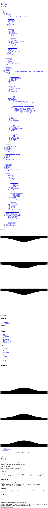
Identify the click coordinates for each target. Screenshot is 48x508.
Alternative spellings (14, 199)
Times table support (14, 190)
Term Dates (8, 155)
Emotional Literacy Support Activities (15, 209)
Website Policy (6, 450)
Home (4, 11)
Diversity (12, 31)
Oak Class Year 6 (11, 223)
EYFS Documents (14, 42)
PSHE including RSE (12, 115)
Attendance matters (9, 160)
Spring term (15, 185)
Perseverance (13, 38)
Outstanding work (14, 93)
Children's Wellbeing (10, 213)
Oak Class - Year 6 (11, 207)
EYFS (9, 73)
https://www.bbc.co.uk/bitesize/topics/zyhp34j (22, 103)
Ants (11, 177)
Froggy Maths (13, 83)
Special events (11, 50)
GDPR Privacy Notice (10, 148)
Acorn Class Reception (12, 216)
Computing (10, 131)
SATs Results (8, 147)
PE (8, 113)
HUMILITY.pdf (6, 339)
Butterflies (12, 178)
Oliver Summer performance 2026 (12, 212)
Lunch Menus (8, 165)
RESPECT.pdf (6, 340)
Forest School (8, 53)
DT (8, 116)
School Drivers (11, 29)
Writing (11, 89)
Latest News (8, 156)
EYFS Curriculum (14, 74)
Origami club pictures (14, 188)
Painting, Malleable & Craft (15, 78)
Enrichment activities (14, 138)
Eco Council (10, 23)
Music (9, 132)
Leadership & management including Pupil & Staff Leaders (17, 16)
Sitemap (4, 448)
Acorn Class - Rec (11, 174)
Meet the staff (8, 14)
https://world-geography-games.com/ (20, 101)
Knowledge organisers (14, 120)
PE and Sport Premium (10, 145)
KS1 (14, 96)
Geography (12, 100)
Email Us (6, 322)
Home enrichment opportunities (16, 128)
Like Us (5, 328)
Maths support (13, 192)
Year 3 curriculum (14, 183)
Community (12, 32)
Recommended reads (14, 92)
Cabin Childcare (9, 166)
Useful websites (13, 118)
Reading (12, 87)
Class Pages (8, 173)
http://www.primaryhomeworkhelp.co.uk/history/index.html (24, 108)
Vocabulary (12, 117)
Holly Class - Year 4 (12, 189)
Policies (7, 142)
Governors (8, 55)
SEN (6, 150)
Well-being (8, 167)
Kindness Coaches (11, 21)
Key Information (6, 70)
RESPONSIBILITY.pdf (8, 341)
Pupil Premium (8, 144)
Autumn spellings (16, 194)
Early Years (8, 28)
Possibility (12, 30)
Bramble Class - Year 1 (12, 175)
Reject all (2, 468)
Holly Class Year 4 (11, 221)
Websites (10, 52)
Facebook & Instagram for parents (12, 64)
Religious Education (12, 98)
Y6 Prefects (10, 17)
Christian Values (9, 58)
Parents (4, 158)
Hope (11, 36)
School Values (11, 34)
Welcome (7, 13)
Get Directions (7, 323)
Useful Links (13, 80)
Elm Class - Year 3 (11, 181)
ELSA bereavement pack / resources (13, 169)
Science (9, 90)
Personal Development (10, 24)
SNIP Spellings (13, 197)
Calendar (7, 157)
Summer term (15, 186)
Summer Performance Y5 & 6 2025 (13, 224)
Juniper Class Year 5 (12, 222)
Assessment (8, 149)
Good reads (12, 119)
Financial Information (10, 68)
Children (4, 171)
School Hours (8, 65)
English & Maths (13, 79)
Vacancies (7, 69)
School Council (11, 19)
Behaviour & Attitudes (10, 26)
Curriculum (8, 72)
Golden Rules (8, 67)
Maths (9, 82)
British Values (8, 151)
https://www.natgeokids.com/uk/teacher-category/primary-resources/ (26, 102)
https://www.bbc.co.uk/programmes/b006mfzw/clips (23, 106)
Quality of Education (10, 25)
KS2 (14, 97)
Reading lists (13, 202)
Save (11, 506)
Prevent (7, 168)
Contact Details (9, 15)
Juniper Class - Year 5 (12, 204)
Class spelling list (13, 198)
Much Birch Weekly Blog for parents (13, 154)
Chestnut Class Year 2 (12, 218)
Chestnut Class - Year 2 (12, 176)
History (11, 107)
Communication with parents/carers (15, 51)
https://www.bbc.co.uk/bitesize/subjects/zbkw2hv (22, 104)
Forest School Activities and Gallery (13, 214)
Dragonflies (12, 180)
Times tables (12, 206)
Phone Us (6, 320)
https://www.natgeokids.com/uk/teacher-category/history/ (24, 110)
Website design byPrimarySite (9, 453)
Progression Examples (14, 44)
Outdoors (10, 49)
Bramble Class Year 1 (12, 217)
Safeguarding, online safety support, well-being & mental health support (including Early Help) (24, 71)
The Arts (9, 46)
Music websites (13, 140)
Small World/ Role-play (15, 77)
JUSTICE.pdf (5, 342)
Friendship (12, 35)
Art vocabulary (13, 127)
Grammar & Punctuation (15, 88)
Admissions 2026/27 (10, 159)
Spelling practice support (15, 200)
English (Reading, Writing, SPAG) (15, 86)
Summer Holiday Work (10, 225)
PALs (9, 22)
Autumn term (15, 184)
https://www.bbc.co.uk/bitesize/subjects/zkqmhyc (22, 109)
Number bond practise (14, 205)
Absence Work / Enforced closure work (13, 215)
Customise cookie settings (15, 468)
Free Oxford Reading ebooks (14, 210)
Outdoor (12, 75)
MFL (9, 141)
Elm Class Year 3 (11, 219)
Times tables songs (14, 84)
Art (8, 121)
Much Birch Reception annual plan (17, 41)
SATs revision (11, 208)
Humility (12, 39)
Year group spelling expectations (16, 193)
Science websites (13, 91)
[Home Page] (3, 229)
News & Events (6, 152)
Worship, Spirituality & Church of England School (15, 63)
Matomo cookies (7, 490)
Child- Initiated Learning (13, 48)
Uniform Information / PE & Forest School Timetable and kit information (20, 163)
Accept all (7, 468)
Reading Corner (9, 164)
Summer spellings (16, 196)
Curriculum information (12, 40)
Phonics (12, 43)
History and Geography (12, 99)
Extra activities (13, 187)
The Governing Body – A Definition (15, 57)
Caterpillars (12, 179)
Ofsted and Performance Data (11, 146)
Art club (12, 130)
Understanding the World (13, 45)
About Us (5, 12)
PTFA (7, 161)
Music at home (13, 139)
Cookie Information (7, 449)
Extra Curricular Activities (11, 54)
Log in (5, 4)
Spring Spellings (16, 195)
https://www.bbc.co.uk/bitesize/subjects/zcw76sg (22, 112)
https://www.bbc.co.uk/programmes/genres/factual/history (24, 111)
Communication (13, 33)
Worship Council (11, 20)
